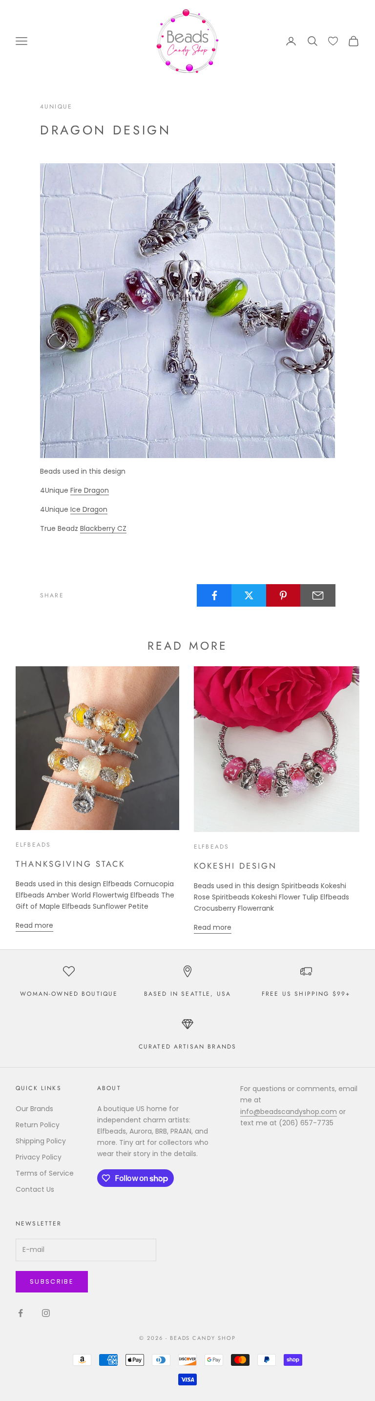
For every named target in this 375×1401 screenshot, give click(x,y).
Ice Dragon (88, 509)
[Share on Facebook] (214, 595)
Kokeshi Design (235, 866)
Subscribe (52, 1281)
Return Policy (38, 1125)
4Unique (56, 106)
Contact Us (35, 1189)
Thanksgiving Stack (70, 864)
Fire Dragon (89, 490)
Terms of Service (45, 1173)
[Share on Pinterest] (284, 595)
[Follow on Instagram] (46, 1313)
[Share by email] (318, 595)
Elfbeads (33, 844)
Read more (34, 925)
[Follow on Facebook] (20, 1313)
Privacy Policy (39, 1157)
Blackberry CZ (103, 528)
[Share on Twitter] (249, 595)
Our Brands (34, 1109)
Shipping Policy (41, 1141)
